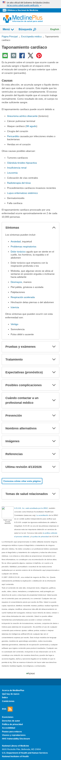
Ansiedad (16, 241)
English (54, 29)
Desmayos (16, 282)
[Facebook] (22, 55)
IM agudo (31, 126)
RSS (4, 709)
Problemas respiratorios (23, 246)
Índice (5, 697)
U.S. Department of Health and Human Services (25, 753)
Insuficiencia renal (16, 167)
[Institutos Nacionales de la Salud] (5, 10)
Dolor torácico (18, 251)
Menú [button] (6, 29)
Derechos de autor (11, 721)
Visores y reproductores (14, 735)
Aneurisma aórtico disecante (22, 116)
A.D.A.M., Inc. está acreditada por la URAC (31, 508)
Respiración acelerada (23, 297)
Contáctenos (8, 701)
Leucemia (12, 172)
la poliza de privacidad (40, 536)
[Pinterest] (39, 55)
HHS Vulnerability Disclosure (16, 739)
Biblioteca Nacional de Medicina (22, 10)
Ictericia (15, 307)
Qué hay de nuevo (10, 694)
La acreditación (42, 515)
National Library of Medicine (15, 746)
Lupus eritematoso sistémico (22, 193)
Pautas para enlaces (12, 731)
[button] (53, 227)
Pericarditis (13, 136)
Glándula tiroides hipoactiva (22, 162)
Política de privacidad (12, 724)
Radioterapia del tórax (19, 183)
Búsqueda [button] (25, 29)
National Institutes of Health (15, 756)
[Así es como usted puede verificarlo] (30, 4)
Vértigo (14, 324)
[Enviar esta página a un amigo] (5, 55)
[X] (30, 55)
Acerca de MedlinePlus (13, 690)
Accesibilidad (8, 728)
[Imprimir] (13, 55)
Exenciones (7, 717)
